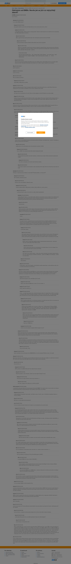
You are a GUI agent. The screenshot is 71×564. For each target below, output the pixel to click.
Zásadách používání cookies (30, 127)
